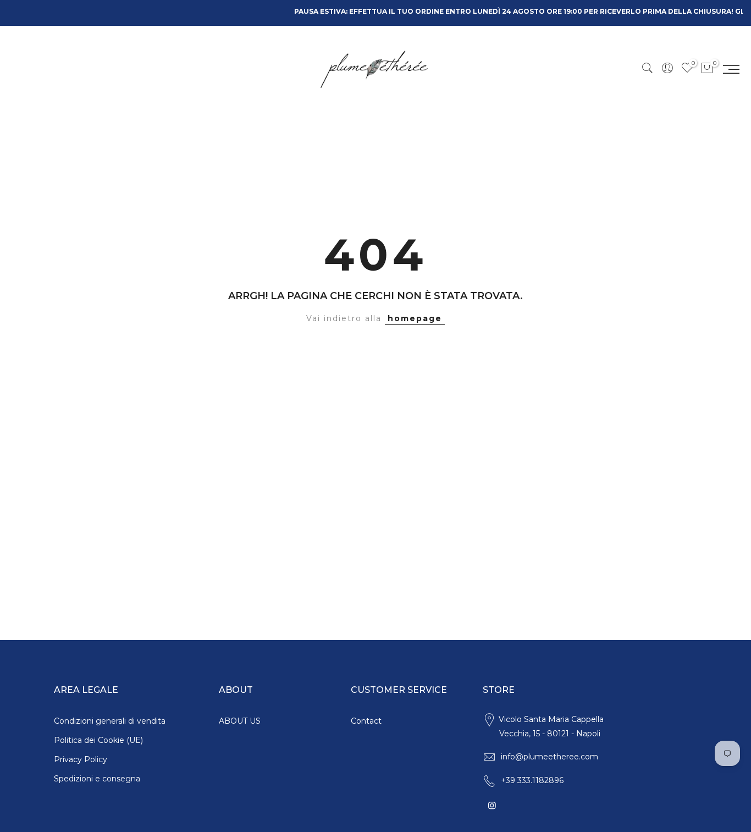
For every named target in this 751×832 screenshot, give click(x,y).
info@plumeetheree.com (549, 757)
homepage (415, 318)
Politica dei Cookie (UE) (98, 740)
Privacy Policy (80, 759)
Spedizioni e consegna (97, 779)
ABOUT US (240, 721)
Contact (366, 721)
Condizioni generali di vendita (109, 721)
